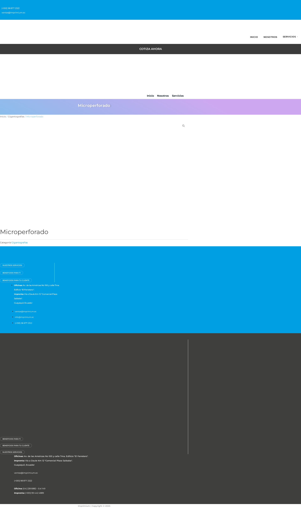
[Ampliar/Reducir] (4, 510)
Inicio (254, 37)
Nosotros (270, 37)
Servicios (289, 36)
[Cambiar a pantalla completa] (14, 510)
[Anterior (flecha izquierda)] (4, 516)
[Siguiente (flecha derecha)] (14, 516)
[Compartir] (24, 510)
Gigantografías (16, 116)
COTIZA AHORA (150, 49)
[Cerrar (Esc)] (35, 510)
